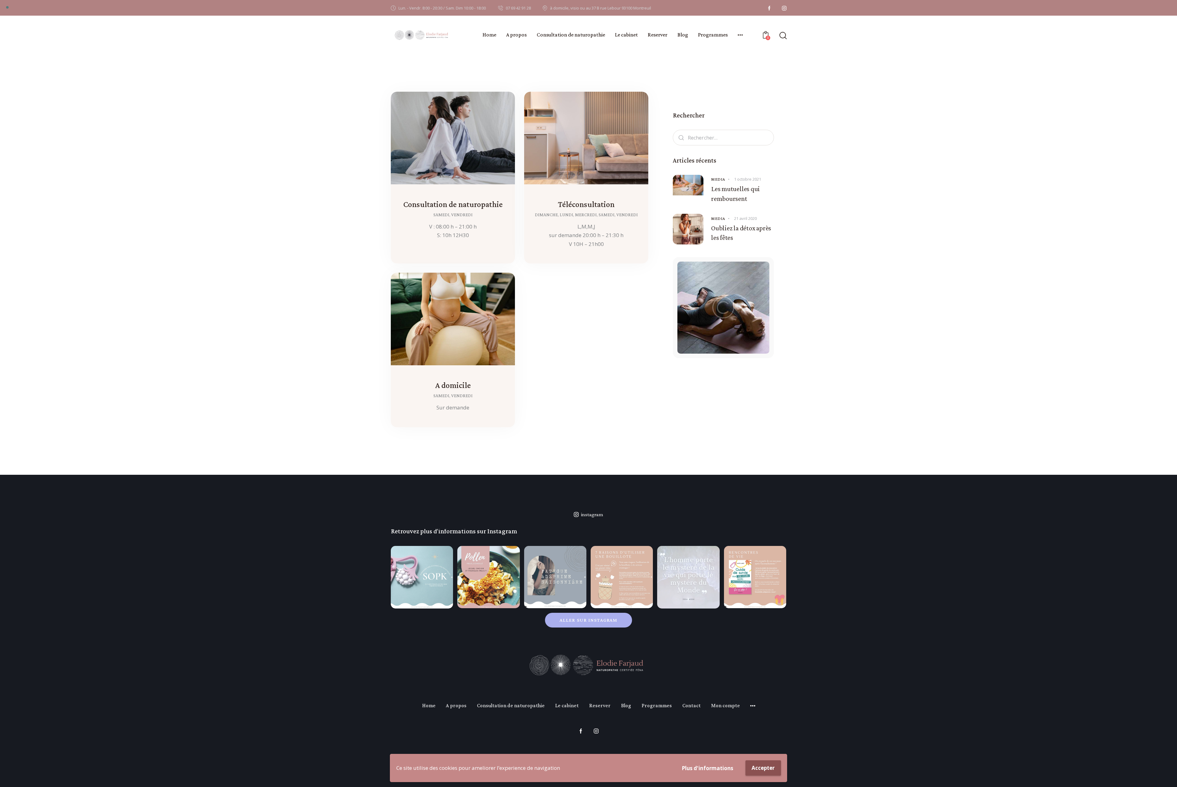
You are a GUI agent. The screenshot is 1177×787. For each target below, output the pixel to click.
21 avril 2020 (745, 218)
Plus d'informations (707, 768)
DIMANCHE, (547, 214)
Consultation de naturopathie (453, 204)
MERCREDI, (587, 214)
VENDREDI (462, 214)
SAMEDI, (442, 214)
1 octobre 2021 (747, 179)
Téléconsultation (586, 204)
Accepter (763, 767)
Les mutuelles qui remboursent (735, 193)
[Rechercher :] (723, 137)
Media (718, 179)
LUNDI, (567, 214)
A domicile (453, 385)
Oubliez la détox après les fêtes (741, 233)
